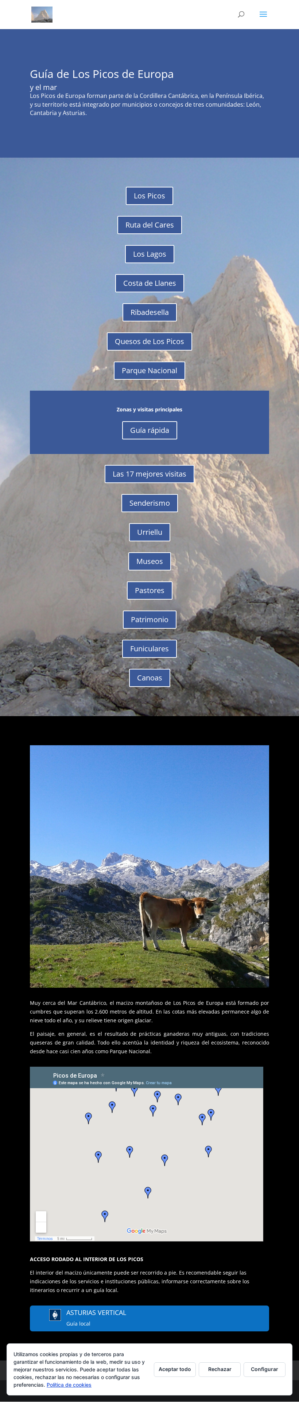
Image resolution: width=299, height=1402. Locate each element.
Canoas (149, 678)
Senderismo (149, 503)
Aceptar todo (175, 1369)
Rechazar (220, 1369)
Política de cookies (69, 1385)
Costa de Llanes (149, 283)
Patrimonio (149, 619)
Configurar (264, 1369)
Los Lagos (149, 254)
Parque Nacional (149, 370)
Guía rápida (149, 430)
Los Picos (149, 196)
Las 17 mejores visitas (149, 474)
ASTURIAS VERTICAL (96, 1312)
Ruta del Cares (149, 225)
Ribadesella (150, 312)
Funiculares (149, 648)
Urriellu (149, 532)
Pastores (149, 590)
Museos (149, 561)
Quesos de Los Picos (149, 341)
